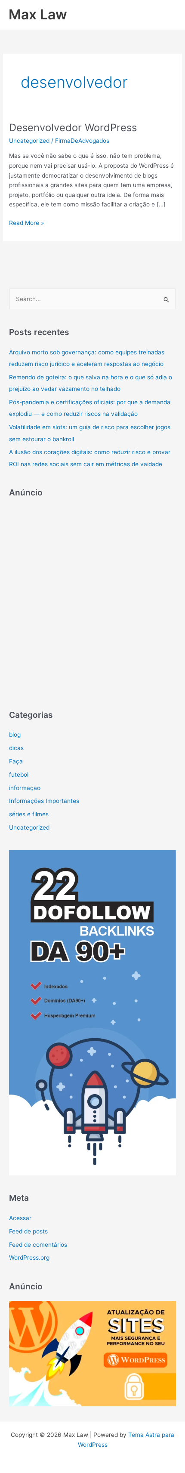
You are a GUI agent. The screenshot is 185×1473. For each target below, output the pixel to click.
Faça (16, 761)
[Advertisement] (92, 599)
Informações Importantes (44, 800)
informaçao (24, 787)
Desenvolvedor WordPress (73, 127)
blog (15, 734)
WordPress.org (29, 1257)
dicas (16, 747)
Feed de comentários (38, 1244)
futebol (18, 774)
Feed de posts (28, 1231)
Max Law (38, 14)
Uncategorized (29, 140)
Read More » (26, 223)
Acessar (20, 1218)
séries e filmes (29, 814)
